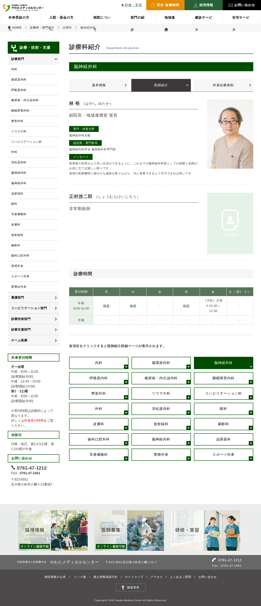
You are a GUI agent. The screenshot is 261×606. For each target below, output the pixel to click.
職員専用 (133, 587)
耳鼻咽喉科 (99, 455)
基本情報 (99, 85)
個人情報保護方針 (105, 576)
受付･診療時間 (168, 5)
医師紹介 (161, 85)
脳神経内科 (161, 439)
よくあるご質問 (180, 576)
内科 (98, 363)
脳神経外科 (223, 363)
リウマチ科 (161, 393)
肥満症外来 (19, 286)
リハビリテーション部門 (29, 308)
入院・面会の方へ (61, 20)
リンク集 (80, 576)
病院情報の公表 (55, 576)
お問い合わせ (244, 5)
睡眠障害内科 (223, 378)
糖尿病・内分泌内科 (161, 378)
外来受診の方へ (19, 20)
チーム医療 (19, 340)
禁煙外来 (161, 455)
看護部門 (17, 297)
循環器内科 (161, 363)
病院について (102, 20)
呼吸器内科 (99, 378)
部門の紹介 (138, 20)
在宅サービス (241, 20)
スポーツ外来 (223, 455)
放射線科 (161, 424)
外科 (98, 409)
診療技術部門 (21, 319)
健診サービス (203, 20)
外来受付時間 (34, 420)
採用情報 (206, 5)
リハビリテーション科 (223, 393)
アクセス (156, 576)
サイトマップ (134, 576)
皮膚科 (98, 424)
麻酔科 (223, 424)
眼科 (223, 409)
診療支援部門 (21, 329)
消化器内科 (161, 409)
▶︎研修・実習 (131, 5)
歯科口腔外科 (99, 439)
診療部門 (17, 59)
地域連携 (170, 20)
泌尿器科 (223, 439)
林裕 (106, 305)
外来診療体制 (223, 85)
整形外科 (98, 393)
